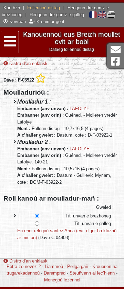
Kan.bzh (11, 7)
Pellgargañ (77, 266)
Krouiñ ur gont (49, 21)
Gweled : (105, 207)
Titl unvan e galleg (92, 223)
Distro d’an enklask (28, 63)
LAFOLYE (80, 108)
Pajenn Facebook (115, 61)
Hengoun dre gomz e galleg (57, 14)
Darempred (54, 273)
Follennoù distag (43, 7)
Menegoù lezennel (62, 279)
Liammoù (54, 266)
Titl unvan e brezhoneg (88, 215)
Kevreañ (17, 21)
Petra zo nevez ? (24, 266)
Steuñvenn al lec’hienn (92, 273)
